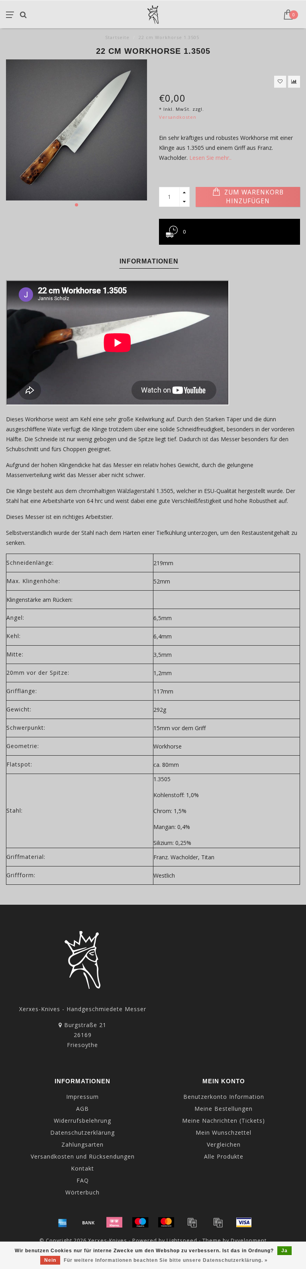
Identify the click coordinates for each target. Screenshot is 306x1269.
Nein (50, 1260)
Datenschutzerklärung (82, 1132)
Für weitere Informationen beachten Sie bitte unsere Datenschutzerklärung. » (166, 1260)
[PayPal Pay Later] (218, 1222)
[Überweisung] (88, 1222)
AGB (82, 1108)
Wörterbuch (82, 1192)
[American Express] (63, 1222)
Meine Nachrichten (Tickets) (223, 1120)
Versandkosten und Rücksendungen (83, 1156)
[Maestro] (140, 1222)
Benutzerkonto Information (223, 1096)
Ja (284, 1250)
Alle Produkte (223, 1156)
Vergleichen (224, 1144)
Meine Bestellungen (223, 1108)
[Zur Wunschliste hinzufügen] (280, 82)
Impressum (82, 1096)
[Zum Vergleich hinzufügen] (294, 82)
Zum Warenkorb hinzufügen (253, 196)
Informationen (149, 261)
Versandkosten (177, 117)
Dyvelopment (249, 1240)
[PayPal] (192, 1222)
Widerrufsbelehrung (82, 1120)
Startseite (117, 37)
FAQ (82, 1180)
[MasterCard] (166, 1222)
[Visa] (244, 1222)
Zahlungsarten (82, 1144)
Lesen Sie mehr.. (210, 157)
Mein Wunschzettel (223, 1132)
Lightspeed (182, 1240)
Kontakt (82, 1168)
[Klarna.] (114, 1222)
